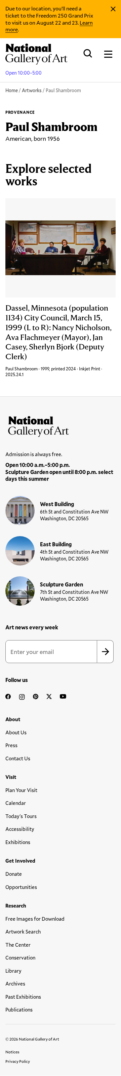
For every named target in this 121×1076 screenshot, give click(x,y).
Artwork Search (23, 931)
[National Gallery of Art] (60, 425)
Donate (13, 873)
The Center (18, 944)
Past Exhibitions (23, 996)
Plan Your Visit (21, 790)
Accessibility (19, 828)
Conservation (20, 957)
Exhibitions (17, 842)
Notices (12, 1051)
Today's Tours (21, 816)
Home (11, 90)
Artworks (32, 90)
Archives (15, 983)
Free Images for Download (35, 918)
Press (11, 745)
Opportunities (21, 887)
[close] (113, 9)
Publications (19, 1009)
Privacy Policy (17, 1061)
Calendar (15, 802)
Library (13, 970)
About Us (16, 732)
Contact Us (17, 758)
